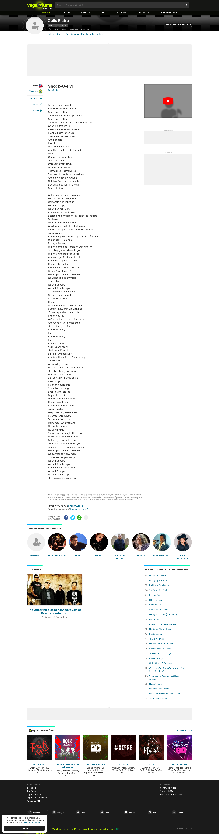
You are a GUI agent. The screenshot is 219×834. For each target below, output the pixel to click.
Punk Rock (63, 25)
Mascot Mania (155, 684)
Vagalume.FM (168, 12)
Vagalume (39, 5)
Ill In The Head (155, 600)
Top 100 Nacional (35, 794)
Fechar (24, 828)
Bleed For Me (155, 605)
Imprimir (36, 111)
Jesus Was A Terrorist (159, 698)
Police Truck (155, 619)
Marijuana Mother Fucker (161, 629)
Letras (51, 34)
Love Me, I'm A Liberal (159, 689)
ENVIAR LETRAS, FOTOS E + (179, 25)
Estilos (85, 12)
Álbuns (60, 34)
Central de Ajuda (168, 788)
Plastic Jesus (155, 634)
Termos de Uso (167, 791)
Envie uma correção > (80, 509)
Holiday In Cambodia (159, 585)
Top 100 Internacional (37, 798)
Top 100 (65, 12)
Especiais (31, 788)
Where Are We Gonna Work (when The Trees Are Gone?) (166, 669)
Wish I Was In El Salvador (160, 663)
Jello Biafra (58, 20)
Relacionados (72, 34)
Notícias (121, 12)
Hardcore (53, 25)
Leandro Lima (75, 506)
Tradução (33, 91)
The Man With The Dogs (160, 653)
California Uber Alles (158, 609)
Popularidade (87, 34)
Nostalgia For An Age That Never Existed (164, 677)
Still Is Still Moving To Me (160, 648)
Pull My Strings (156, 658)
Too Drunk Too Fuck (158, 590)
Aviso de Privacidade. (32, 822)
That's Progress (156, 639)
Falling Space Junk (158, 580)
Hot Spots (143, 12)
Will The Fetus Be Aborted (161, 644)
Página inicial (53, 29)
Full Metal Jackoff (157, 575)
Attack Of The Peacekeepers (162, 624)
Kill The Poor (155, 595)
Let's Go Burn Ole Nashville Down (164, 694)
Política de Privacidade (171, 794)
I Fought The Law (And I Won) (163, 614)
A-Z (103, 12)
